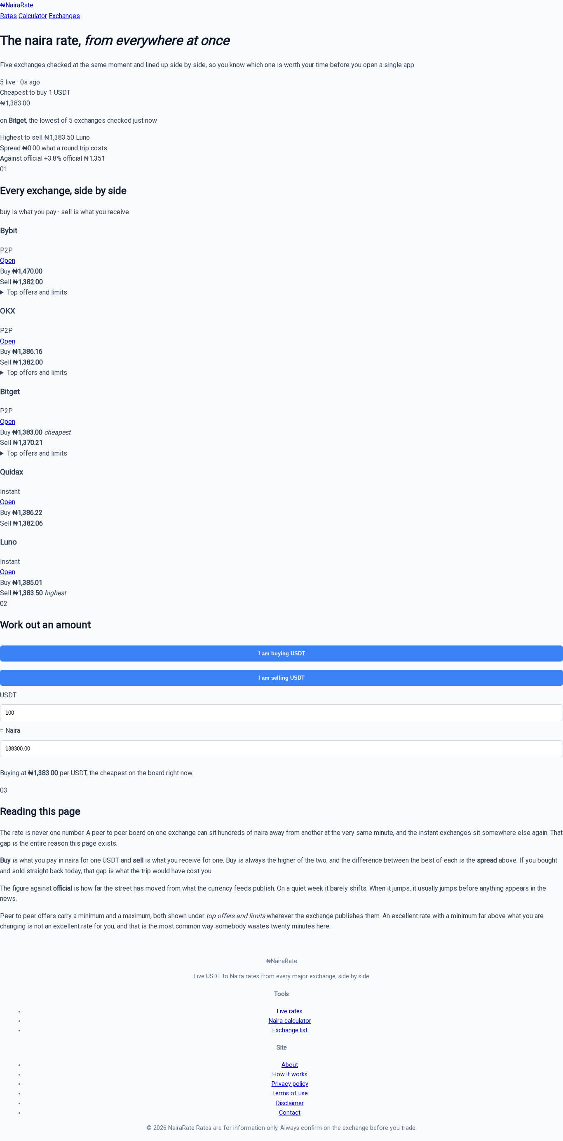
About (290, 1065)
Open (7, 260)
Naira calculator (290, 1020)
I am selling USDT (281, 678)
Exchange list (289, 1030)
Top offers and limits (37, 292)
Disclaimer (290, 1103)
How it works (289, 1074)
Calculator (33, 16)
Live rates (290, 1011)
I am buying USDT (281, 653)
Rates (8, 16)
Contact (289, 1112)
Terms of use (290, 1093)
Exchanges (64, 16)
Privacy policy (290, 1083)
